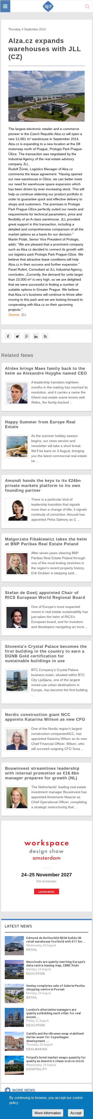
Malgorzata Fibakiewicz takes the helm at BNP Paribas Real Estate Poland (46, 541)
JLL (23, 315)
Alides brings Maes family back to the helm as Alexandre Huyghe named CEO (46, 371)
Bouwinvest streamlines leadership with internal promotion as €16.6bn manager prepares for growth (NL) (42, 773)
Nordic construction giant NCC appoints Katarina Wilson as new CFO (45, 717)
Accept (75, 1113)
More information (48, 1113)
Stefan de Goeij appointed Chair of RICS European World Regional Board (45, 595)
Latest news (18, 926)
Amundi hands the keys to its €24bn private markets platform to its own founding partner (43, 485)
